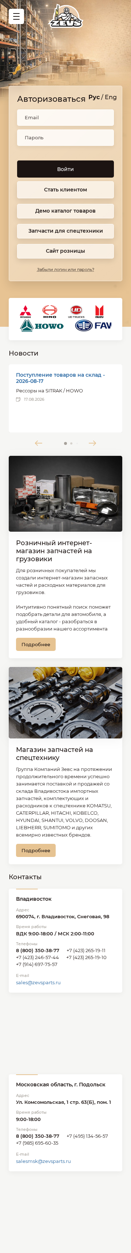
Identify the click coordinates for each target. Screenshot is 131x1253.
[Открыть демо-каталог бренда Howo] (42, 325)
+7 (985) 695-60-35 (37, 1143)
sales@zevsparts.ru (38, 982)
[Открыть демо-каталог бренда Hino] (49, 311)
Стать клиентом (65, 189)
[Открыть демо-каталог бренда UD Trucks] (76, 311)
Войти (65, 169)
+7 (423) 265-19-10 (86, 957)
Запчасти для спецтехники (65, 231)
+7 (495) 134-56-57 (87, 1136)
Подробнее (35, 644)
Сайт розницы (65, 251)
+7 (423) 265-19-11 (86, 950)
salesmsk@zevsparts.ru (43, 1161)
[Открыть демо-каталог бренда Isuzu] (99, 311)
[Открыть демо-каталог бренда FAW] (95, 325)
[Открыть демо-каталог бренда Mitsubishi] (25, 311)
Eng (111, 97)
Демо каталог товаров (65, 210)
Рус (94, 97)
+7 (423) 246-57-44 (37, 957)
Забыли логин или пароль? (65, 269)
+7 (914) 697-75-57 (36, 964)
